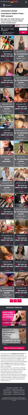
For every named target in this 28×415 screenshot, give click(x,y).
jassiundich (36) (21, 51)
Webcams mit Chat (18, 392)
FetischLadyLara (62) (7, 157)
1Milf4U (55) (7, 209)
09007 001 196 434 (13, 323)
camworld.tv (6, 363)
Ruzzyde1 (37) (7, 262)
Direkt (17, 25)
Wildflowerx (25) (7, 288)
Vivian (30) (7, 130)
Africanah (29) (7, 78)
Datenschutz (7, 390)
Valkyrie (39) (21, 157)
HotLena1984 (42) (7, 235)
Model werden (8, 392)
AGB (20, 388)
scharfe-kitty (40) (21, 78)
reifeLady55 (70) (7, 183)
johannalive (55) (21, 104)
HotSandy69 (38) (21, 288)
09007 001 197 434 (13, 340)
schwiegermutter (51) (21, 130)
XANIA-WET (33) (7, 104)
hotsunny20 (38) (21, 209)
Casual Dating (7, 394)
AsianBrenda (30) (21, 183)
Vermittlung (24, 25)
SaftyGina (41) (21, 235)
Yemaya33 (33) (7, 51)
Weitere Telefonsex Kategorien (14, 348)
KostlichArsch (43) (21, 262)
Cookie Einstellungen (19, 394)
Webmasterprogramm (18, 390)
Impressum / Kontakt (12, 388)
